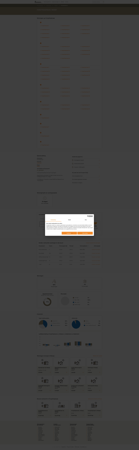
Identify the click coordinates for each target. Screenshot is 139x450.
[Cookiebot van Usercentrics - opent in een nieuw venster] (88, 216)
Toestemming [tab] (53, 219)
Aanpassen (69, 233)
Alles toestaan (85, 233)
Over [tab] (86, 219)
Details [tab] (69, 219)
